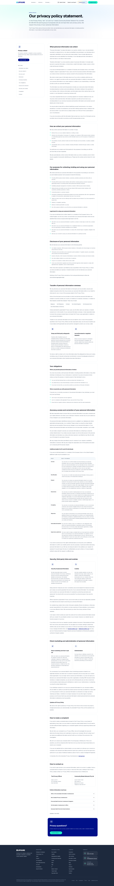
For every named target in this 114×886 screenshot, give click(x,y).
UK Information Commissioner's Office (59, 805)
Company (47, 2)
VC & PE (38, 864)
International (38, 866)
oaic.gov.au (82, 756)
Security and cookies (23, 88)
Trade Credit (54, 871)
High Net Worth (39, 869)
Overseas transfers (23, 79)
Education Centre (72, 858)
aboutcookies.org (72, 628)
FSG (76, 880)
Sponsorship (71, 869)
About (70, 864)
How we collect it (22, 71)
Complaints (21, 91)
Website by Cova (94, 880)
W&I (52, 864)
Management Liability (56, 856)
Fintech (37, 858)
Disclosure (21, 77)
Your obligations (22, 82)
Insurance (33, 2)
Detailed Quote (92, 2)
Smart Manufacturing (40, 862)
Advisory (40, 2)
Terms (85, 880)
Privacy (73, 880)
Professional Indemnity (56, 858)
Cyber (53, 860)
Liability (53, 854)
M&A (52, 862)
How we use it (22, 74)
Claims (70, 873)
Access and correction (23, 85)
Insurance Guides (72, 860)
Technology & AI (39, 854)
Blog (70, 862)
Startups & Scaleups (40, 852)
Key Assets (54, 852)
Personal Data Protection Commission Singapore (62, 801)
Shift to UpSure (72, 854)
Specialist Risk (55, 873)
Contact (20, 94)
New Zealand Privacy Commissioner (59, 797)
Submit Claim (62, 2)
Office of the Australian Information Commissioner (62, 793)
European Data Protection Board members (60, 809)
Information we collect (23, 68)
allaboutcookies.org (84, 628)
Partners (70, 866)
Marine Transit (54, 869)
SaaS (37, 856)
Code (89, 880)
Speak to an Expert (72, 2)
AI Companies (39, 860)
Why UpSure (71, 856)
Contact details (22, 60)
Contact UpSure (55, 832)
